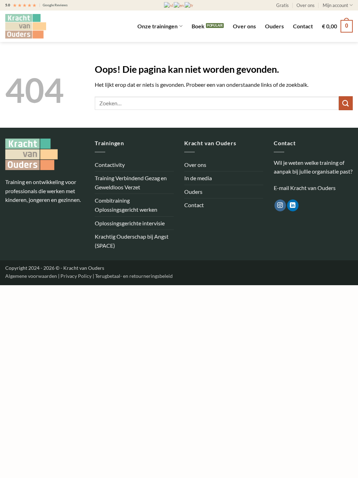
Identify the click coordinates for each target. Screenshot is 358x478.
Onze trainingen (157, 26)
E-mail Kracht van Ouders (305, 187)
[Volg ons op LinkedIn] (293, 205)
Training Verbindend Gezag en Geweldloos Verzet (131, 182)
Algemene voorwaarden (31, 276)
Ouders (274, 26)
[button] (337, 26)
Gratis (282, 5)
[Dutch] (169, 5)
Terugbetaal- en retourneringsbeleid (134, 276)
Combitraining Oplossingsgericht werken (126, 205)
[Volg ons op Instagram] (280, 205)
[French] (189, 5)
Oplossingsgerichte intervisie (130, 223)
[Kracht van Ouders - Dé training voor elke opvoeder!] (40, 26)
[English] (179, 5)
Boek (198, 26)
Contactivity (110, 164)
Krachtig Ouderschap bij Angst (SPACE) (132, 241)
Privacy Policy (76, 276)
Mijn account (335, 5)
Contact (303, 26)
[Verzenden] (346, 103)
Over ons (305, 5)
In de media (198, 178)
